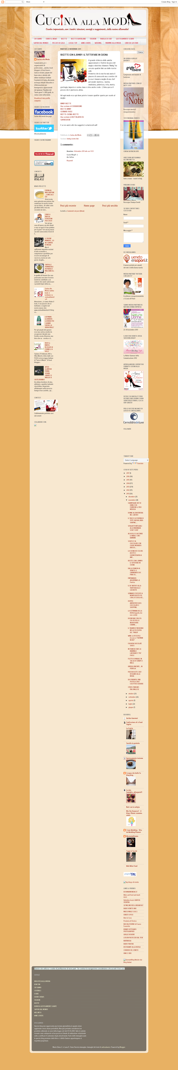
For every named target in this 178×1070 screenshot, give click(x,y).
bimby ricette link (73, 139)
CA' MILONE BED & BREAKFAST (133, 905)
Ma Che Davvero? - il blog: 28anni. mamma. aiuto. (134, 813)
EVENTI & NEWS (51, 39)
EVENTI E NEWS (39, 997)
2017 (128, 473)
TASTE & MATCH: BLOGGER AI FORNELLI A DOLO (49, 347)
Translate (140, 463)
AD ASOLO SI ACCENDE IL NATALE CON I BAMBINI (135, 536)
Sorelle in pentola (133, 743)
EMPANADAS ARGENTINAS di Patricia (134, 580)
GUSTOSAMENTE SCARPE (125, 39)
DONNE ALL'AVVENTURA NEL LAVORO (135, 514)
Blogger (122, 1047)
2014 (128, 483)
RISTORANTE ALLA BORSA (132, 947)
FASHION (93, 39)
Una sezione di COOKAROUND (71, 106)
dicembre (131, 497)
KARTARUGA (127, 941)
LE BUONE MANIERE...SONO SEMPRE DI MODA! (49, 241)
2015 (128, 480)
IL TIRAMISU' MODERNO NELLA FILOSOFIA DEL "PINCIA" (135, 630)
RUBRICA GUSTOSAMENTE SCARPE (45, 1006)
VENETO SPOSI (128, 915)
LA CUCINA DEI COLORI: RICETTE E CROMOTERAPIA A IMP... (135, 554)
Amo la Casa (128, 918)
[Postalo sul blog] (90, 135)
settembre (132, 697)
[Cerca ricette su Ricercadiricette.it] (131, 882)
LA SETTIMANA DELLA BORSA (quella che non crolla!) (135, 613)
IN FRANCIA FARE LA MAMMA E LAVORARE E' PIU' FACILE (134, 652)
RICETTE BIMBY (65, 109)
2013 (128, 487)
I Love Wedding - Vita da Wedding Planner (134, 831)
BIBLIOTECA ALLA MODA (42, 981)
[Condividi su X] (93, 135)
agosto (131, 700)
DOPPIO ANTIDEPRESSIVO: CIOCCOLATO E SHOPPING (135, 604)
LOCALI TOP (73, 43)
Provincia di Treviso (130, 921)
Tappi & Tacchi (131, 851)
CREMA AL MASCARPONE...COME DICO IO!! (49, 193)
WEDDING (98, 43)
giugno (131, 707)
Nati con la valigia (133, 807)
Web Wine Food (131, 866)
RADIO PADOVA (129, 944)
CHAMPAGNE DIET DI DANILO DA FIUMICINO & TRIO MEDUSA (135, 506)
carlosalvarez (105, 1047)
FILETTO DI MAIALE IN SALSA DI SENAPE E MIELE (135, 661)
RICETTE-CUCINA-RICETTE (69, 114)
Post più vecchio (110, 205)
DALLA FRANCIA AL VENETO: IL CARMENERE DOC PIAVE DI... (134, 571)
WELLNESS (37, 1013)
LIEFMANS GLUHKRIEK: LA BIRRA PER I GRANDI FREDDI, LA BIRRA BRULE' (49, 322)
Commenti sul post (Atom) (75, 211)
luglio (130, 704)
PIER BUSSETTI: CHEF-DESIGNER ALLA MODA (135, 674)
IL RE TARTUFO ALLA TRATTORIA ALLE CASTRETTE (134, 588)
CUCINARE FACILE (66, 112)
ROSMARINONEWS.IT (130, 892)
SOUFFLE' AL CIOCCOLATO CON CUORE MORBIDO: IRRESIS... (135, 544)
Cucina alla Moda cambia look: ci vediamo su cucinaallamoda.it (49, 294)
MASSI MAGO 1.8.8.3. (131, 912)
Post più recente (68, 205)
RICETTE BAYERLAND (78, 39)
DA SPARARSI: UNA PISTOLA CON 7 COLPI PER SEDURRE (135, 682)
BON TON (37, 984)
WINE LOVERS (86, 43)
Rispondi (70, 161)
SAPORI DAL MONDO (41, 43)
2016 (128, 476)
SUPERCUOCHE (65, 120)
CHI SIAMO (38, 39)
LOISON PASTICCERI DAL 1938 (133, 938)
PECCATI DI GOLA (58, 43)
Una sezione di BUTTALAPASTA (72, 117)
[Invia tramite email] (88, 135)
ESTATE (36, 994)
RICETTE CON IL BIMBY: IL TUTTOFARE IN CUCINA (135, 563)
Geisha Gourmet (132, 718)
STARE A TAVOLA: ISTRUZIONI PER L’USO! (48, 218)
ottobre (131, 694)
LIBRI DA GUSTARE (131, 43)
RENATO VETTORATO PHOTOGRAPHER (130, 930)
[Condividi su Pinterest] (98, 135)
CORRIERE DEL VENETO (131, 950)
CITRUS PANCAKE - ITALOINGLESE (134, 688)
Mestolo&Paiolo (132, 836)
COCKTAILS (37, 991)
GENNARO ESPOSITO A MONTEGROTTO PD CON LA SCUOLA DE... (136, 595)
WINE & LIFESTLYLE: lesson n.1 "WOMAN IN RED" (135, 638)
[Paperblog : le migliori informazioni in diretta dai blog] (130, 876)
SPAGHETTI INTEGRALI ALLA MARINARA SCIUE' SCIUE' (135, 528)
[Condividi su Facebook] (95, 135)
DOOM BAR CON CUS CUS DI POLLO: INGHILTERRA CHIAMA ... (135, 621)
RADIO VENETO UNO (130, 909)
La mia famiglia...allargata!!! (134, 791)
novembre (132, 500)
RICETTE (64, 39)
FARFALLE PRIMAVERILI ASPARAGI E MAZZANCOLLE (49, 269)
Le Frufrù (129, 728)
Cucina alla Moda (43, 59)
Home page (89, 205)
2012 (128, 490)
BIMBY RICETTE (65, 103)
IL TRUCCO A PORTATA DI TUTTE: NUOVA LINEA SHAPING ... (136, 520)
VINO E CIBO (127, 953)
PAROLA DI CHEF (106, 39)
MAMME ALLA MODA (113, 43)
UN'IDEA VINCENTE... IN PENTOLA (135, 667)
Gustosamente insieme (134, 758)
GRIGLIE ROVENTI (129, 935)
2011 (128, 494)
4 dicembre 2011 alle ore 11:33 (84, 151)
